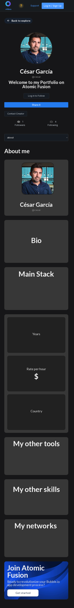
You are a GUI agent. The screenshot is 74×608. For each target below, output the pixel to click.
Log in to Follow (36, 95)
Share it (36, 104)
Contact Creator (15, 113)
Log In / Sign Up (53, 5)
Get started (23, 592)
